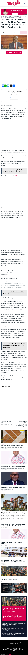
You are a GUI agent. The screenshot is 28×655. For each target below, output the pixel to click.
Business (4, 510)
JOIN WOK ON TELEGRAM (15, 52)
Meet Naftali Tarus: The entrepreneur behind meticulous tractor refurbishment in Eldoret (13, 525)
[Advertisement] (14, 69)
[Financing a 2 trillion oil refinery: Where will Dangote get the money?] (14, 478)
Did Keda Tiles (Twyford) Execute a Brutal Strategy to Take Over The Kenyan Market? (12, 446)
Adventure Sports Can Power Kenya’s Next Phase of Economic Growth (13, 629)
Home (2, 16)
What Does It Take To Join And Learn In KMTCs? (11, 543)
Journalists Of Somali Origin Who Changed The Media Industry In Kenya (6, 423)
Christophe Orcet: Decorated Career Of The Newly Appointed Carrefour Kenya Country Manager (21, 424)
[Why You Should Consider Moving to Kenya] (14, 502)
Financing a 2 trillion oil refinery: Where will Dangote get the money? (13, 488)
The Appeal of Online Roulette (9, 579)
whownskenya (6, 612)
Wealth (6, 16)
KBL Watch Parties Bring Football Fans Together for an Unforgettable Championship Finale (13, 562)
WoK (16, 176)
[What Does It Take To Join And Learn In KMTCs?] (14, 552)
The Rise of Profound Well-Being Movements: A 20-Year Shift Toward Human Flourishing (14, 624)
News (2, 558)
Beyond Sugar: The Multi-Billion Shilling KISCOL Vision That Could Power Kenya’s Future (13, 634)
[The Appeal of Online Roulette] (14, 588)
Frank (10, 654)
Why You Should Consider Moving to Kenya (13, 513)
